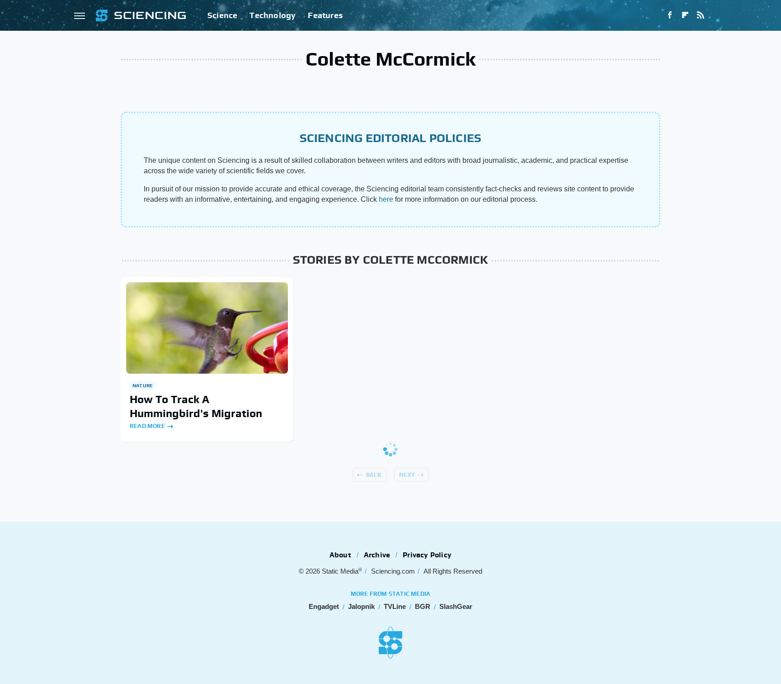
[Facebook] (669, 15)
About (340, 555)
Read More (147, 426)
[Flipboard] (685, 15)
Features (325, 15)
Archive (377, 555)
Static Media (340, 571)
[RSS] (700, 15)
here (386, 199)
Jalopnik (361, 606)
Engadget (324, 606)
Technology (272, 15)
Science (222, 15)
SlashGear (455, 606)
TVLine (395, 606)
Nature (142, 385)
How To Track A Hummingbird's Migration (196, 406)
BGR (422, 606)
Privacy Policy (427, 555)
